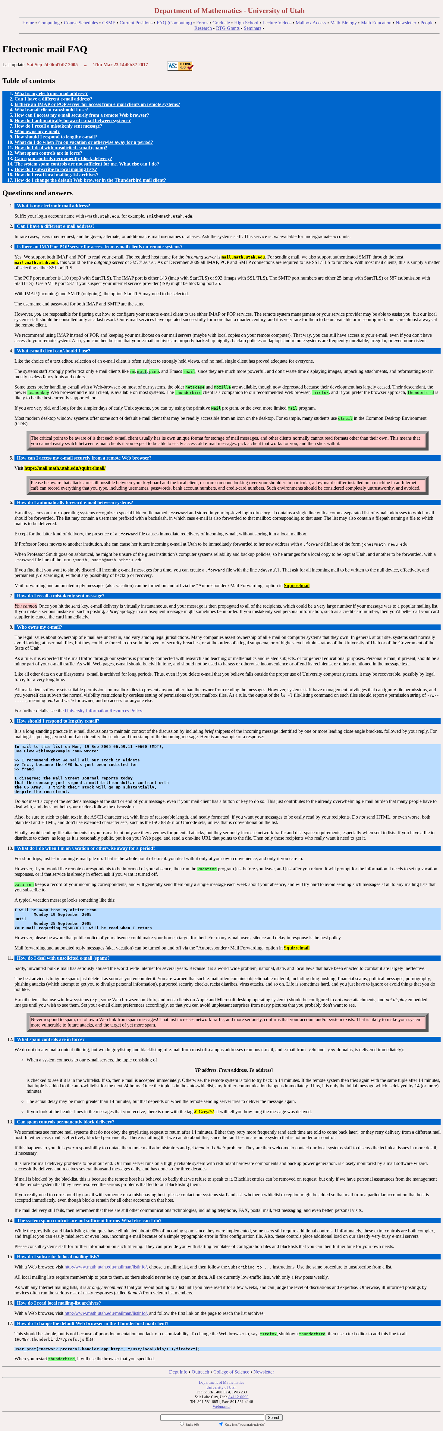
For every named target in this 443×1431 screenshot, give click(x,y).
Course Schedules (81, 22)
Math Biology (343, 22)
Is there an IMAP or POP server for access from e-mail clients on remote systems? (97, 104)
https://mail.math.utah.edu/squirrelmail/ (64, 468)
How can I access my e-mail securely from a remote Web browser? (81, 115)
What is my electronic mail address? (51, 93)
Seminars (252, 28)
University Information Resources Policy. (104, 710)
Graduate (221, 22)
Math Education (376, 22)
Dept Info (179, 1371)
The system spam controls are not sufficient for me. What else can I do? (86, 163)
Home (28, 22)
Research (203, 28)
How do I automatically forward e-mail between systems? (72, 120)
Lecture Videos (276, 22)
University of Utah (221, 1387)
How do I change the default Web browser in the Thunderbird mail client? (90, 180)
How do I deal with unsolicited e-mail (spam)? (60, 147)
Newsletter (406, 22)
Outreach (201, 1371)
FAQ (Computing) (174, 22)
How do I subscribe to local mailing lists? (55, 169)
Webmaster (222, 1406)
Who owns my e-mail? (37, 131)
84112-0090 (238, 1397)
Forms (202, 22)
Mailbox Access (311, 22)
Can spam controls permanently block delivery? (63, 158)
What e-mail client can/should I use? (51, 109)
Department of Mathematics (221, 1382)
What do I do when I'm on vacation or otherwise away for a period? (83, 142)
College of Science (231, 1371)
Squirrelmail (296, 585)
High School (246, 22)
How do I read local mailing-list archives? (56, 174)
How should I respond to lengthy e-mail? (55, 136)
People (426, 22)
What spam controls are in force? (48, 153)
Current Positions (136, 22)
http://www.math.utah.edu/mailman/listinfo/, (106, 1266)
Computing (49, 22)
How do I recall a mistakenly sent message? (58, 126)
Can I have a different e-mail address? (53, 98)
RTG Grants (228, 28)
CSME (108, 22)
